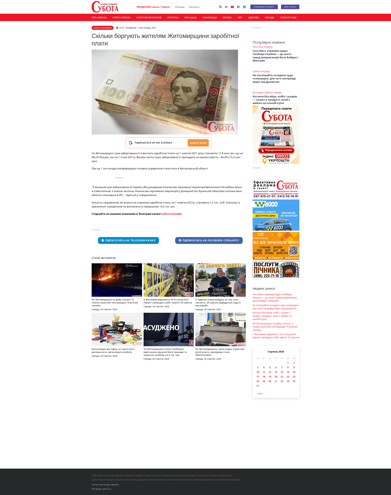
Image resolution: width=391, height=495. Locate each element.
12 (270, 372)
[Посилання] (105, 7)
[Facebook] (238, 7)
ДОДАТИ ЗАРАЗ (198, 142)
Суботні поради (261, 71)
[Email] (226, 7)
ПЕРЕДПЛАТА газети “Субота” (154, 6)
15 (288, 372)
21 (282, 376)
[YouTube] (232, 7)
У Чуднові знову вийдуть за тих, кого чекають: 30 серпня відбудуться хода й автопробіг (218, 302)
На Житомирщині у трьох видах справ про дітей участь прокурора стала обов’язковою (219, 351)
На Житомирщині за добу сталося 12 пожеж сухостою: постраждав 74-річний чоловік (115, 302)
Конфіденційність (101, 488)
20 (276, 376)
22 (288, 376)
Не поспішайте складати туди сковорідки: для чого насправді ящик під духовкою (274, 78)
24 (257, 381)
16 (294, 372)
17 (257, 376)
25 (264, 381)
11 (264, 372)
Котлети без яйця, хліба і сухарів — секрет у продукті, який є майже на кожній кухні (275, 100)
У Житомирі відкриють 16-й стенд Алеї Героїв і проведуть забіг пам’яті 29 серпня (168, 301)
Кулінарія (258, 92)
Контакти (194, 6)
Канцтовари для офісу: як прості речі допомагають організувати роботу (113, 350)
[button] (220, 7)
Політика (258, 46)
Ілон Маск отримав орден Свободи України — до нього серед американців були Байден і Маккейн (275, 55)
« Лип (259, 393)
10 (257, 372)
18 (264, 376)
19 (270, 376)
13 (276, 372)
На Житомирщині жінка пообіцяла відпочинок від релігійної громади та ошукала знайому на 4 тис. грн (165, 351)
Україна (268, 46)
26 (270, 381)
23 (294, 376)
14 (282, 372)
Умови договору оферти (105, 484)
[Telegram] (244, 7)
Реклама (180, 6)
